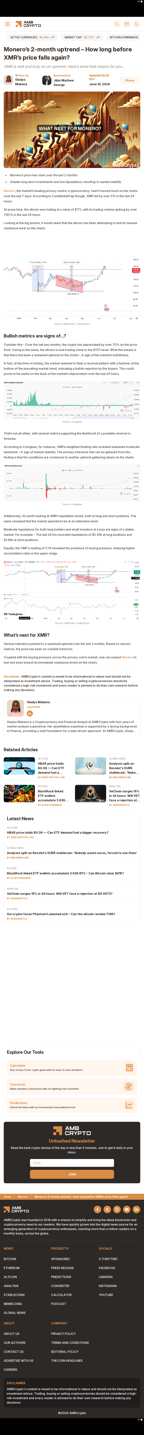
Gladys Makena (21, 82)
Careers (10, 1369)
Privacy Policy (63, 1334)
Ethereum (12, 1268)
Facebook (107, 1268)
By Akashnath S (119, 805)
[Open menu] (7, 24)
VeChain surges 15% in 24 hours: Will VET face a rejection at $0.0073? (124, 795)
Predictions (61, 1277)
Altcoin (43, 758)
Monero (9, 191)
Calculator (61, 1295)
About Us (11, 1334)
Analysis (115, 786)
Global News (117, 758)
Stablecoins (14, 1295)
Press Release (62, 1268)
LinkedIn (105, 1277)
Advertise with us (18, 1360)
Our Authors (15, 1343)
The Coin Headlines (67, 1360)
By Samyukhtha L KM (51, 777)
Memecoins (13, 1304)
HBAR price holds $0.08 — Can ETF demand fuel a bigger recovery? (51, 768)
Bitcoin (42, 786)
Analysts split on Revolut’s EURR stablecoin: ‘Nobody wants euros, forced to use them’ (72, 853)
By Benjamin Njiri (120, 777)
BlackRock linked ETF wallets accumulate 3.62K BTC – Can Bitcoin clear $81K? (51, 795)
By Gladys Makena (50, 805)
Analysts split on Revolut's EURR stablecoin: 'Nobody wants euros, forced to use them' (124, 768)
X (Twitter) (108, 1259)
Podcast (58, 1304)
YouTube (106, 1295)
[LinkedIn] (30, 713)
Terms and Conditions (70, 1343)
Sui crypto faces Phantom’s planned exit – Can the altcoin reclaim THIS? (61, 914)
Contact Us (14, 1352)
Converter (60, 1286)
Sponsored (60, 1259)
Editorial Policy (65, 1352)
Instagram (108, 1286)
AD (139, 1)
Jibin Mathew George (64, 82)
